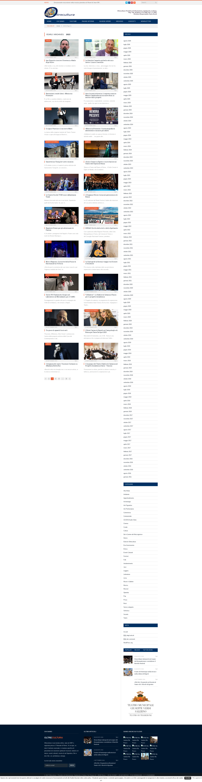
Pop (125, 596)
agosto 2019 (127, 342)
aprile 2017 (127, 444)
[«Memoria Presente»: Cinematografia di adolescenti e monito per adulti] (101, 117)
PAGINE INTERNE (88, 21)
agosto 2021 (127, 259)
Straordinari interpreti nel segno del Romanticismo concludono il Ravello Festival (145, 661)
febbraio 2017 (128, 451)
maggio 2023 (127, 182)
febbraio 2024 (128, 150)
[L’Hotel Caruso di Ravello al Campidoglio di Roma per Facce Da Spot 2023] (101, 318)
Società (126, 614)
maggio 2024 (127, 139)
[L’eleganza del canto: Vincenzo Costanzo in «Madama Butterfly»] (61, 352)
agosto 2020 (127, 299)
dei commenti (129, 639)
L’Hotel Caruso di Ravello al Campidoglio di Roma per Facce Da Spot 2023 (101, 331)
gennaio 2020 (128, 324)
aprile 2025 (127, 99)
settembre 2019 (128, 339)
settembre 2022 (128, 211)
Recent (137, 650)
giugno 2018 (127, 393)
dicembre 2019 (128, 328)
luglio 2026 (127, 44)
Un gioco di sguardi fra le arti (57, 330)
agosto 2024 (127, 128)
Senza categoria (128, 607)
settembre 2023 (128, 168)
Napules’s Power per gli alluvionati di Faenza (60, 229)
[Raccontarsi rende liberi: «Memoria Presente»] (61, 81)
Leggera (126, 571)
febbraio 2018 (128, 408)
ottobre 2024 (127, 121)
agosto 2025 (127, 84)
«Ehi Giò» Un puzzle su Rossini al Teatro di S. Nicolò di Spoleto (145, 683)
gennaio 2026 (128, 66)
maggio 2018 (127, 397)
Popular (128, 650)
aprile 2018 (127, 400)
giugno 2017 (127, 437)
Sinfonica (126, 610)
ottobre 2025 (127, 77)
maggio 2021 (127, 270)
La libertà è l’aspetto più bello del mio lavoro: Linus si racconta (99, 61)
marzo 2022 (127, 233)
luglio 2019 (127, 346)
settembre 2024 (128, 124)
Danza (125, 538)
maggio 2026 (127, 52)
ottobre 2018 (127, 379)
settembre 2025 (128, 81)
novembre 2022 (128, 204)
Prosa (48, 40)
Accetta (187, 778)
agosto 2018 (127, 386)
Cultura (89, 275)
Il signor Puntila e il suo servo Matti (59, 129)
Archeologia (127, 501)
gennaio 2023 (128, 197)
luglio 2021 (127, 262)
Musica (88, 40)
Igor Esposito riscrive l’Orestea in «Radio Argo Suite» (61, 61)
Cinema (48, 73)
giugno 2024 (127, 135)
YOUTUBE (73, 21)
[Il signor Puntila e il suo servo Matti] (61, 117)
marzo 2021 (127, 273)
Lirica (88, 142)
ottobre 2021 (127, 251)
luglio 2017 (127, 433)
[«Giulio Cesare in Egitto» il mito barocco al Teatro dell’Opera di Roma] (101, 150)
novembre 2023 (128, 161)
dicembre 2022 (128, 201)
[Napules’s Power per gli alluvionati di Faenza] (61, 216)
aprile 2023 (127, 186)
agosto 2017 (127, 430)
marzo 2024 (127, 146)
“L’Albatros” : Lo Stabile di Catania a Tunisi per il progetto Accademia (100, 296)
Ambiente (126, 494)
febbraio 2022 (128, 237)
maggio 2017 (127, 440)
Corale (125, 527)
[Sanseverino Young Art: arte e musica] (61, 150)
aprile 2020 (127, 313)
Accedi (126, 632)
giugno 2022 (127, 222)
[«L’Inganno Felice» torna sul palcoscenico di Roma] (101, 183)
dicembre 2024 (128, 113)
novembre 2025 (128, 73)
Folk (125, 560)
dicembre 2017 (128, 415)
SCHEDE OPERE (105, 21)
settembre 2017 (128, 426)
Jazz (125, 567)
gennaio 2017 (128, 455)
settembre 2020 (128, 295)
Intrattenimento (128, 563)
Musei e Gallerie (128, 581)
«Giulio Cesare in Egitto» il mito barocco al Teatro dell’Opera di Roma (101, 163)
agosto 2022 (127, 215)
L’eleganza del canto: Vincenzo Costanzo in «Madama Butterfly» (62, 365)
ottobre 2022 (127, 208)
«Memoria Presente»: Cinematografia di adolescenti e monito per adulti (100, 130)
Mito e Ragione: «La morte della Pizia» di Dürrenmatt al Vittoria (61, 263)
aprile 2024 (127, 142)
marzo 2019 (127, 360)
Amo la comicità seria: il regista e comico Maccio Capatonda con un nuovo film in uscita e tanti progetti (100, 95)
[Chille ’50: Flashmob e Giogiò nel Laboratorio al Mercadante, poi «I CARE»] (61, 283)
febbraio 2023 (128, 193)
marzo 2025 (127, 102)
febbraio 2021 (128, 277)
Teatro (48, 310)
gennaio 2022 (128, 241)
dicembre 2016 (128, 459)
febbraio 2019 (128, 364)
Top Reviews (148, 650)
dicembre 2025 (128, 70)
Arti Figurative (128, 505)
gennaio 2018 (128, 411)
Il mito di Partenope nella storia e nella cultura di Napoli (145, 673)
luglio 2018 (127, 389)
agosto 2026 (127, 41)
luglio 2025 (127, 88)
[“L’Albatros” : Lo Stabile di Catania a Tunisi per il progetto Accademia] (101, 283)
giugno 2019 (127, 350)
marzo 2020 (127, 317)
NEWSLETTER (146, 21)
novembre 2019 (128, 331)
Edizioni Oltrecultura (130, 541)
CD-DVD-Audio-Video (130, 520)
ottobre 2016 (127, 466)
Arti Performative (129, 509)
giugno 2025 (127, 91)
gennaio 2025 (128, 110)
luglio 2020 (127, 302)
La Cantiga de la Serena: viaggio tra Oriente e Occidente (101, 263)
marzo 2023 (127, 190)
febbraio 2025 (128, 106)
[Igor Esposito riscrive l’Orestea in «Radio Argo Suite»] (61, 48)
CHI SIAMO (60, 21)
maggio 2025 (127, 95)
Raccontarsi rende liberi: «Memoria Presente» (59, 94)
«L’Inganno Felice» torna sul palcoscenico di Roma (101, 196)
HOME (49, 21)
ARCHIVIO (119, 21)
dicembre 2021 (128, 244)
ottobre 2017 (127, 422)
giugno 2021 (127, 266)
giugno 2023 (127, 179)
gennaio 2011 (128, 477)
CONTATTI (132, 21)
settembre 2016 (128, 469)
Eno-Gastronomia (129, 545)
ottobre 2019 (127, 335)
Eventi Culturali (52, 142)
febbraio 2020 (128, 320)
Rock (125, 603)
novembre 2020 (128, 288)
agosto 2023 (127, 171)
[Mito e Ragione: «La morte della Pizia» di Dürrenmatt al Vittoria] (61, 250)
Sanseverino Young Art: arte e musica (59, 162)
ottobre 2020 (127, 291)
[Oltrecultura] (59, 12)
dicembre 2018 (128, 371)
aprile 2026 (127, 55)
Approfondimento (129, 498)
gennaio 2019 (128, 368)
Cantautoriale (128, 516)
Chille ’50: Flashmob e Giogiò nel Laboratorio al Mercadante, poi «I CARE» (60, 296)
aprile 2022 (127, 230)
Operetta (126, 592)
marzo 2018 (127, 404)
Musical (126, 589)
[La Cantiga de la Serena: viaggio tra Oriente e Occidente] (101, 250)
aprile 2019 (127, 357)
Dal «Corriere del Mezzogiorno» (133, 534)
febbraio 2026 (128, 62)
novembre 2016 (128, 462)
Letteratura (127, 574)
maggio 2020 (127, 310)
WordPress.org (128, 642)
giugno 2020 (127, 306)
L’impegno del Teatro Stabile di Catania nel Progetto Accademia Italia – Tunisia (101, 365)
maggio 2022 (127, 226)
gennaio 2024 (128, 153)
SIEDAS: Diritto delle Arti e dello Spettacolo (101, 228)
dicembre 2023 (128, 157)
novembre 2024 (128, 117)
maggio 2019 (127, 353)
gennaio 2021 (128, 280)
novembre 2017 (128, 419)
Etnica (125, 549)
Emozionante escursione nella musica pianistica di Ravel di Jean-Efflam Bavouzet (78, 2)
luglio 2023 (127, 175)
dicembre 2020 (128, 284)
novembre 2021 (128, 248)
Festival (126, 556)
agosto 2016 (127, 473)
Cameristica (127, 512)
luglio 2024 (127, 132)
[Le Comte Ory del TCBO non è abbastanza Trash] (61, 183)
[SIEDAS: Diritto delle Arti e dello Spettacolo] (101, 216)
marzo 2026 (127, 59)
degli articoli (129, 635)
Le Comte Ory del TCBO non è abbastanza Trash (61, 196)
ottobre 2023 (127, 164)
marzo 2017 (127, 448)
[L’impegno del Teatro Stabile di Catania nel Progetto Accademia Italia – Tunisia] (101, 352)
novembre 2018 (128, 375)
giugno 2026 (127, 48)
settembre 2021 (128, 255)
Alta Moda (127, 491)
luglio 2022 (127, 219)
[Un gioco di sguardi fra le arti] (61, 318)
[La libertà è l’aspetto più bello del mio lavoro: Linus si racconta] (101, 48)
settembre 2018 (128, 382)
